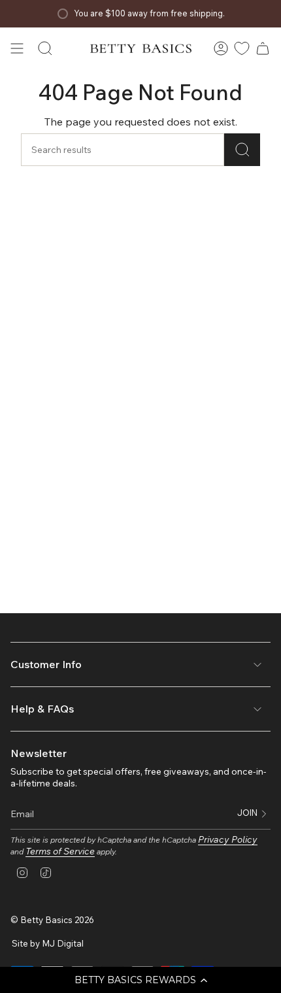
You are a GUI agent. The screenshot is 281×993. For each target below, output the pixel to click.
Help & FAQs (42, 708)
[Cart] (262, 48)
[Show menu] (17, 48)
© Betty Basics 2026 (52, 920)
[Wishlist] (242, 48)
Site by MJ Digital (48, 943)
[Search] (242, 149)
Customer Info (46, 664)
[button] (140, 980)
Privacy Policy (227, 839)
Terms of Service (60, 851)
